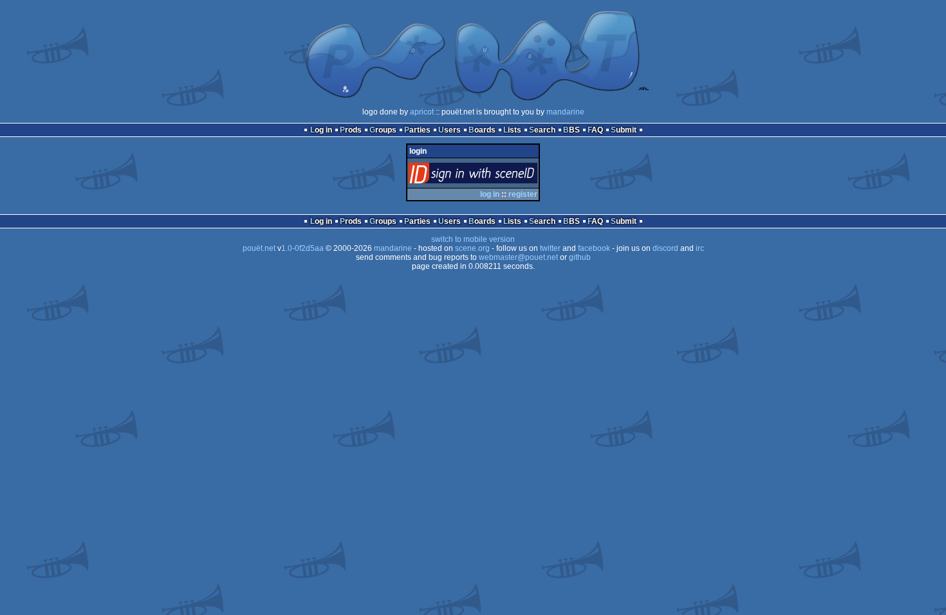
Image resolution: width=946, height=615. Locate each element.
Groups (382, 129)
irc (700, 248)
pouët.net (259, 248)
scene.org (472, 248)
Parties (417, 129)
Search (542, 129)
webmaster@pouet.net (518, 257)
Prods (351, 129)
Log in (321, 129)
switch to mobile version (473, 239)
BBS (571, 129)
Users (449, 129)
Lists (512, 129)
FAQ (595, 129)
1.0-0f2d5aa (302, 248)
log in (489, 194)
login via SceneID (494, 176)
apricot (422, 111)
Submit (623, 129)
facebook (594, 248)
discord (665, 248)
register (522, 194)
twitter (550, 248)
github (580, 257)
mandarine (565, 111)
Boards (482, 129)
